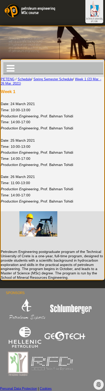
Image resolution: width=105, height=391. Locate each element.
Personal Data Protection (18, 388)
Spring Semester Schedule (53, 79)
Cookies (46, 388)
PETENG (8, 79)
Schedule (24, 79)
